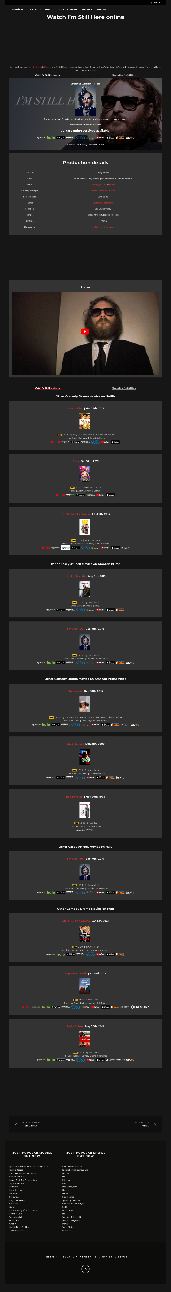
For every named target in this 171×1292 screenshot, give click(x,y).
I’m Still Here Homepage (103, 227)
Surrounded (14, 1197)
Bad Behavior (74, 796)
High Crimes (30, 1126)
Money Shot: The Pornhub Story (23, 1180)
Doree (65, 1223)
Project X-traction (17, 1200)
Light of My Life (75, 576)
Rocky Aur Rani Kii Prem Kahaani (23, 1173)
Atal (64, 1183)
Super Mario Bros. (17, 1183)
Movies (87, 9)
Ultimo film (14, 1220)
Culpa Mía (13, 1203)
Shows (102, 9)
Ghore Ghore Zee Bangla (73, 1203)
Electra (65, 1193)
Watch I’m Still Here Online (47, 75)
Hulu (49, 9)
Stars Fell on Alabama (76, 920)
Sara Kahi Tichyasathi (71, 1217)
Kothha (65, 1207)
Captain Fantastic (76, 973)
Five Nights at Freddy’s (19, 1227)
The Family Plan (16, 1230)
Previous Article (31, 1122)
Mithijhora (66, 1180)
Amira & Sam (75, 1026)
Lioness (65, 1173)
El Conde (13, 1193)
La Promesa (67, 1210)
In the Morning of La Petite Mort (23, 1210)
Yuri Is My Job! (68, 1227)
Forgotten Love (16, 1190)
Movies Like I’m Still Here (124, 75)
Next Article (142, 1122)
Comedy (31, 67)
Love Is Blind (75, 408)
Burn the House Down (72, 1166)
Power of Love (15, 1213)
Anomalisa (75, 691)
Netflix (35, 9)
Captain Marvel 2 (16, 1176)
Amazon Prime (67, 9)
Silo (63, 1176)
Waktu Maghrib (15, 1217)
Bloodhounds (68, 1197)
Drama (39, 67)
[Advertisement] (85, 43)
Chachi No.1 (67, 1230)
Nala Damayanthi (69, 1186)
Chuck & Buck (75, 743)
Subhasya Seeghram (71, 1220)
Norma (12, 1207)
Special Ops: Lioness (71, 1200)
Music (46, 67)
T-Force (143, 1126)
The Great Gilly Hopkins (76, 514)
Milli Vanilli (13, 1186)
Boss (75, 461)
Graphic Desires (16, 1170)
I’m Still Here (75, 628)
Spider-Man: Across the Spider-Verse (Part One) (29, 1166)
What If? (12, 1223)
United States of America (103, 190)
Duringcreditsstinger (103, 202)
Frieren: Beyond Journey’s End (75, 1170)
